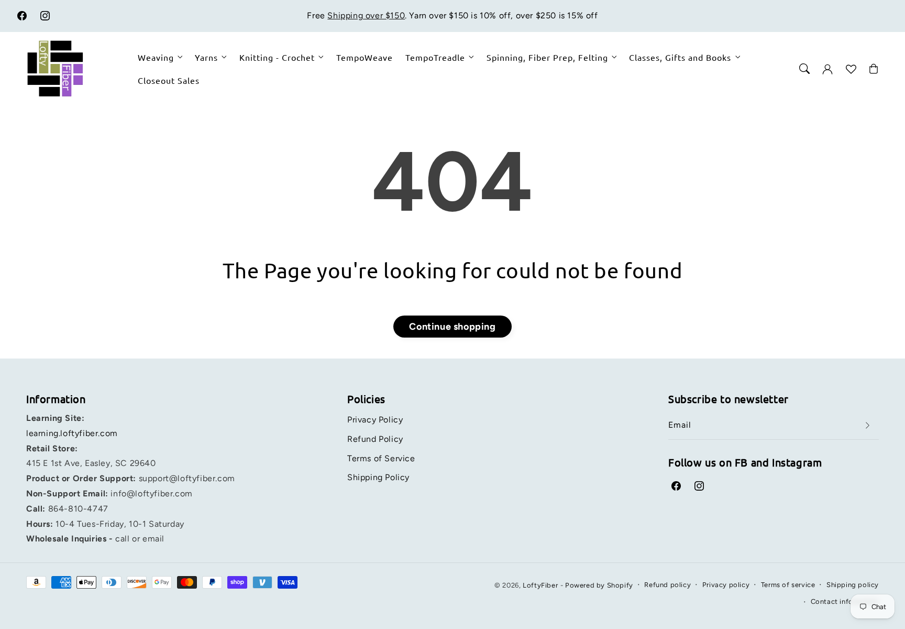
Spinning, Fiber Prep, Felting (547, 57)
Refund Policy (375, 439)
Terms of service (788, 585)
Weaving (156, 57)
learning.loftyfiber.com (72, 433)
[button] (804, 68)
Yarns (206, 57)
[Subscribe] (867, 425)
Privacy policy (725, 585)
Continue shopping (452, 326)
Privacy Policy (375, 420)
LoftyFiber (540, 585)
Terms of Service (381, 458)
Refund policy (667, 585)
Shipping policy (852, 585)
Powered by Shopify (599, 585)
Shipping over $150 (366, 15)
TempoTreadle (435, 57)
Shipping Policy (378, 477)
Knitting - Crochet (277, 57)
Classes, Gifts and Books (680, 57)
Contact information (845, 601)
